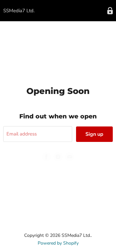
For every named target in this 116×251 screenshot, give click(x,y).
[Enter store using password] (110, 11)
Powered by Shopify (58, 243)
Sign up (94, 134)
